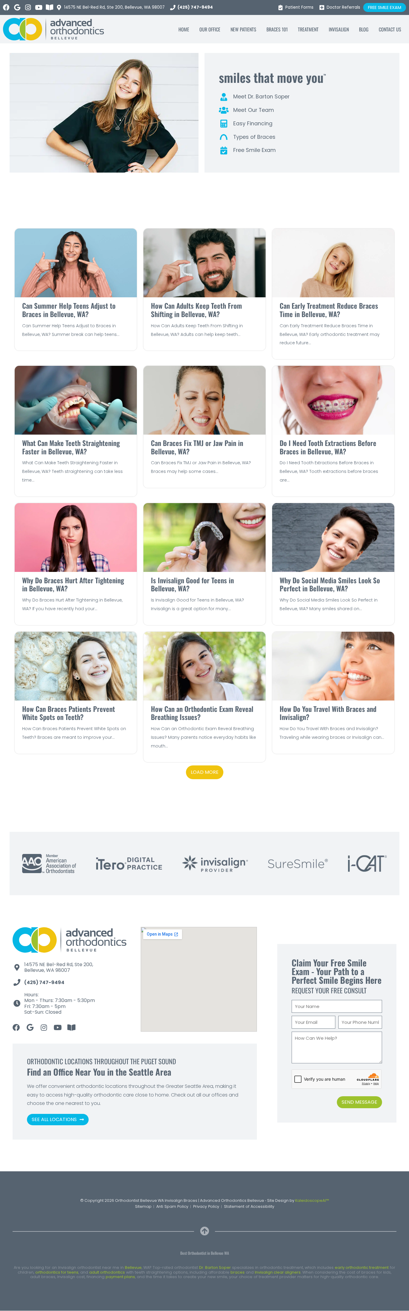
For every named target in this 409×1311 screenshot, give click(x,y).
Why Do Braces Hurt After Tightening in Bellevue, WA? (73, 584)
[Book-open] (49, 7)
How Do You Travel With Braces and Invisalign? (328, 713)
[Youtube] (38, 7)
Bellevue (133, 1267)
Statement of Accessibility (249, 1206)
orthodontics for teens (56, 1272)
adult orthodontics (107, 1272)
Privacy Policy (206, 1206)
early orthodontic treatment (362, 1267)
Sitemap (143, 1206)
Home (183, 29)
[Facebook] (6, 7)
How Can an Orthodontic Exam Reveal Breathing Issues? (202, 713)
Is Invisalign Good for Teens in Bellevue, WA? (192, 584)
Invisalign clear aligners (278, 1272)
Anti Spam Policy (172, 1206)
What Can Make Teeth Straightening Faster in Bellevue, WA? (71, 447)
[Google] (17, 7)
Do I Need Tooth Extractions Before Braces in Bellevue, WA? (328, 447)
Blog (364, 29)
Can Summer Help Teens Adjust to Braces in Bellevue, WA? (69, 310)
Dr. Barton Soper (215, 1267)
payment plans (120, 1276)
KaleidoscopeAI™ (312, 1200)
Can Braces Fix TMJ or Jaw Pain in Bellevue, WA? (197, 447)
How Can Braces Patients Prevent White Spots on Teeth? (68, 713)
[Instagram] (28, 7)
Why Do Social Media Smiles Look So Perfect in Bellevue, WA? (330, 584)
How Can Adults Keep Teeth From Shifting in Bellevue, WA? (196, 310)
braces (238, 1272)
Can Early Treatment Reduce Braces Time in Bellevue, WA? (329, 310)
